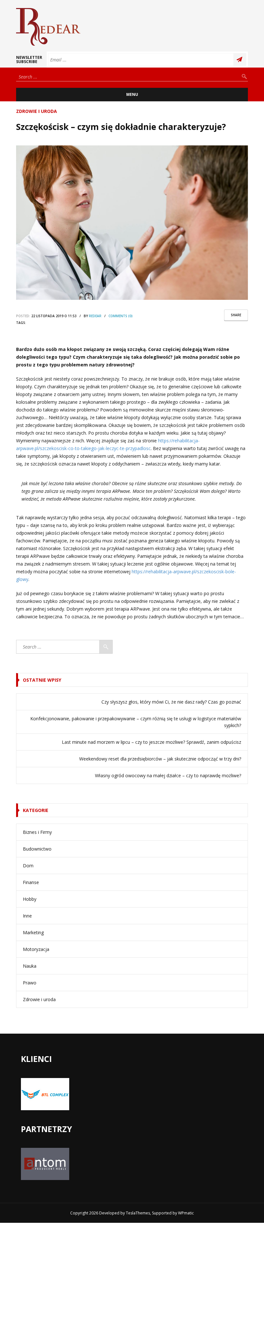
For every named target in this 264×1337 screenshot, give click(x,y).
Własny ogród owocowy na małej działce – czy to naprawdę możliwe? (168, 775)
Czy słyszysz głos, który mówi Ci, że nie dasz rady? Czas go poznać (171, 702)
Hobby (29, 899)
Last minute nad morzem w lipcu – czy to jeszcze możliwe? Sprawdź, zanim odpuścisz (151, 742)
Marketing (33, 932)
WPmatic (186, 1213)
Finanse (31, 882)
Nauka (29, 966)
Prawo (29, 983)
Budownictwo (37, 849)
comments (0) (120, 316)
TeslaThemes (138, 1213)
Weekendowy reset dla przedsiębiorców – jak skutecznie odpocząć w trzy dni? (160, 759)
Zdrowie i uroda (36, 111)
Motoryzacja (36, 949)
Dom (28, 865)
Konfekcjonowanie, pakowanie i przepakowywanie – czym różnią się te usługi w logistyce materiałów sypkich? (135, 721)
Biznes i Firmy (37, 832)
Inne (27, 916)
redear (95, 316)
